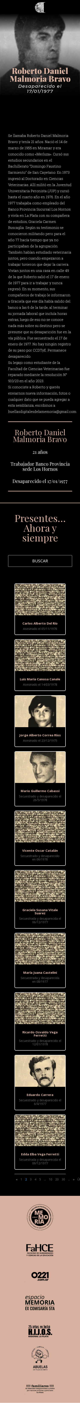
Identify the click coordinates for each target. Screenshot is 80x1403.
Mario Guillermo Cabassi (40, 791)
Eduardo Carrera (40, 1095)
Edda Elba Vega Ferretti (40, 1154)
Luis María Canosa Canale (40, 679)
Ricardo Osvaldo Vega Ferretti (40, 1033)
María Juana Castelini (40, 972)
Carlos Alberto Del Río (40, 623)
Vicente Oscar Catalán (40, 850)
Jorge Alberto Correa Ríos (40, 735)
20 (57, 1179)
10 (50, 1179)
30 (63, 1179)
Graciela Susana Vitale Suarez (40, 911)
